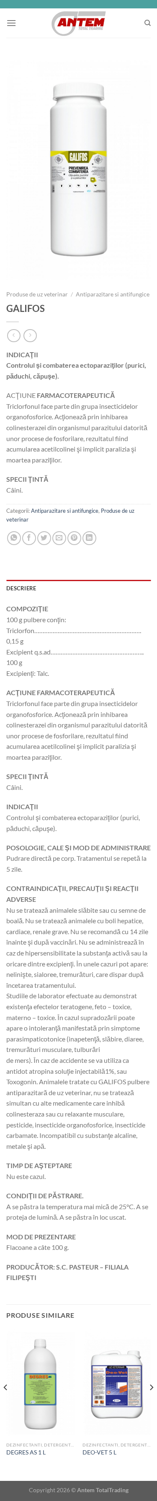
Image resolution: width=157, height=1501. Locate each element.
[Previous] (6, 1404)
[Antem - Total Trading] (78, 23)
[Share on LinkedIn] (89, 538)
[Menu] (11, 23)
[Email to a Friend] (59, 538)
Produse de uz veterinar (37, 294)
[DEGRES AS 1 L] (40, 1383)
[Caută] (147, 23)
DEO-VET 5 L (99, 1452)
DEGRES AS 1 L (26, 1452)
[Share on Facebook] (29, 538)
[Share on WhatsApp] (14, 538)
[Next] (151, 1404)
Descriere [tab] (21, 588)
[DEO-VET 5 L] (116, 1383)
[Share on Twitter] (44, 538)
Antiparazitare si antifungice (112, 294)
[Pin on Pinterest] (74, 538)
